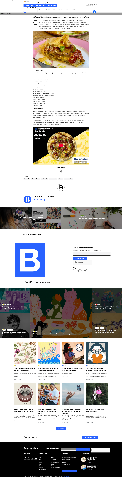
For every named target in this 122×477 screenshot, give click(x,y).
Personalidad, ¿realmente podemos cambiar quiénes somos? (107, 307)
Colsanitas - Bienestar (33, 11)
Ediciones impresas (55, 462)
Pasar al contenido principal (7, 1)
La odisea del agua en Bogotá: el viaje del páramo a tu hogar (92, 466)
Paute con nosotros (55, 460)
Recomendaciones (69, 178)
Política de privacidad (55, 467)
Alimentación (27, 178)
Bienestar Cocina (35, 178)
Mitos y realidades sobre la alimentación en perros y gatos (53, 334)
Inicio (40, 457)
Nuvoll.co (67, 476)
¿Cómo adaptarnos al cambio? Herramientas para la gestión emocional (105, 332)
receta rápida (44, 178)
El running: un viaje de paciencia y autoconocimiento (13, 307)
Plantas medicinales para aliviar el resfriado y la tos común (92, 459)
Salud (40, 459)
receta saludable (53, 178)
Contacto (53, 464)
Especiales (74, 9)
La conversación (42, 469)
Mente (60, 9)
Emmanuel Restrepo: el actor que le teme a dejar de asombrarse (14, 333)
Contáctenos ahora (69, 470)
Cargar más (61, 428)
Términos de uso (54, 465)
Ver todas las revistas (90, 437)
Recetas (60, 178)
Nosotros (41, 470)
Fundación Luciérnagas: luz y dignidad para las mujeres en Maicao (47, 411)
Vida (67, 9)
